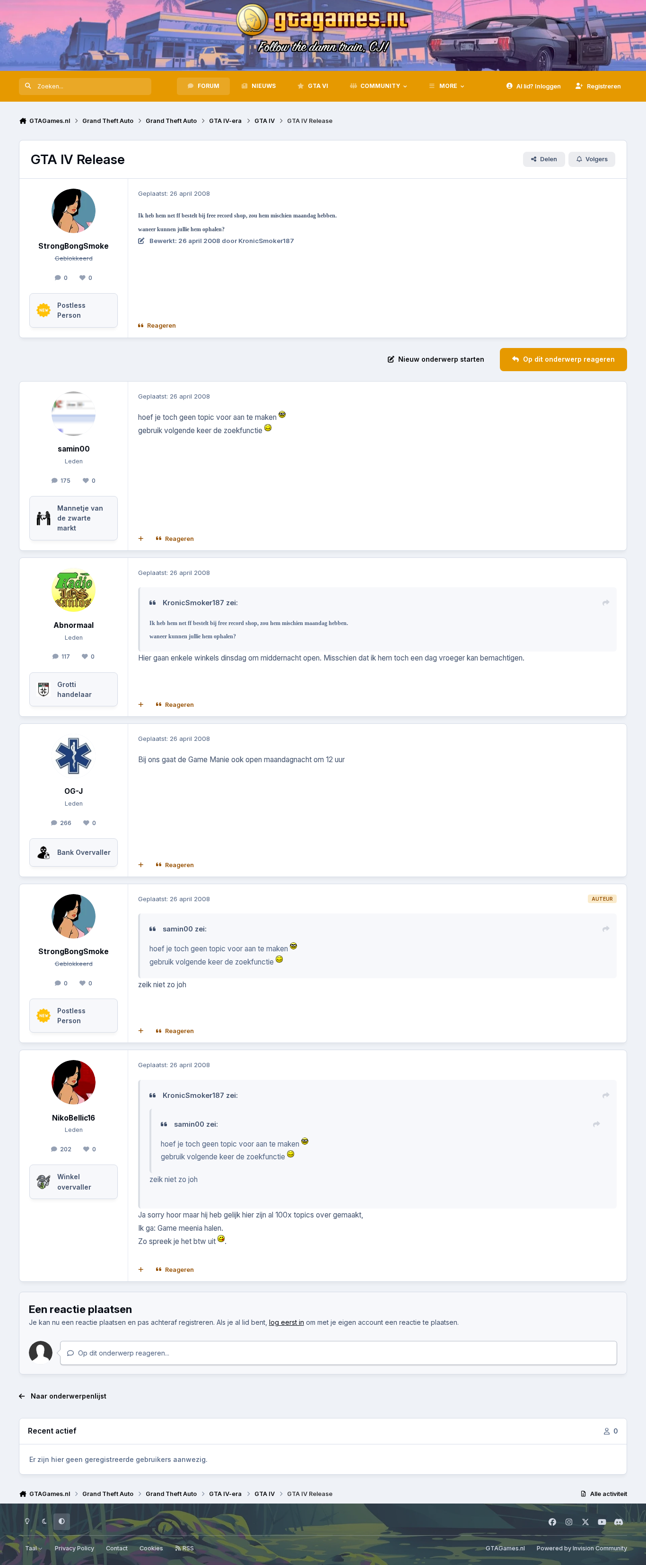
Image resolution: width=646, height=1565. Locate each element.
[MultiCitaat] (141, 538)
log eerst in (286, 1322)
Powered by (582, 1548)
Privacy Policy (74, 1548)
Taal (31, 1548)
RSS (187, 1548)
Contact (117, 1548)
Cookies (151, 1548)
